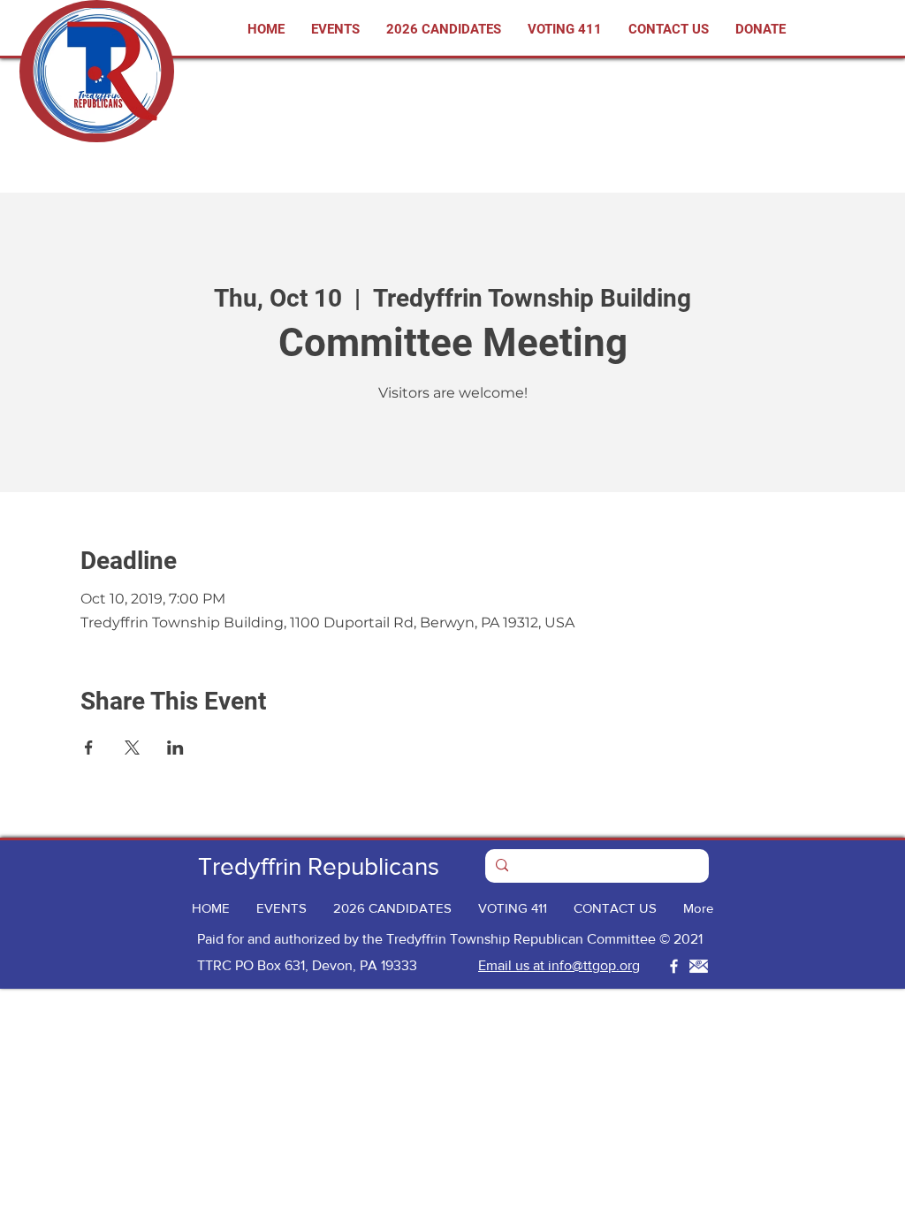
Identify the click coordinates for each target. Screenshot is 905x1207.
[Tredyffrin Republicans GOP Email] (698, 966)
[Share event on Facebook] (88, 747)
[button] (564, 29)
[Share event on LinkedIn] (175, 747)
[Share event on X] (132, 747)
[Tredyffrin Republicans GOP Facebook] (674, 966)
